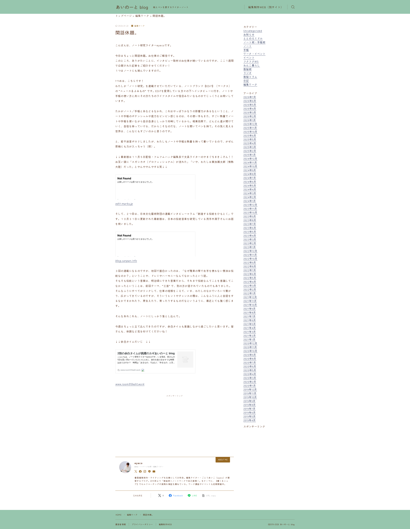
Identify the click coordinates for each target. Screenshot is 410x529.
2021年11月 (250, 301)
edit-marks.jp (124, 203)
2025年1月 (249, 155)
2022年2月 (249, 289)
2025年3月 (249, 147)
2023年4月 (249, 235)
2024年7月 (249, 178)
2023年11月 (250, 208)
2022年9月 (249, 262)
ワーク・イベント (254, 54)
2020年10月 (250, 351)
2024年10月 (250, 166)
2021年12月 (250, 297)
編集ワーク (139, 26)
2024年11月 (250, 162)
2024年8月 (249, 174)
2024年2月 (249, 197)
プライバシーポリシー (142, 524)
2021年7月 (249, 316)
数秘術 (247, 69)
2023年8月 (249, 220)
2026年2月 (249, 116)
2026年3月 (249, 112)
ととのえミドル (253, 38)
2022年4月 (249, 282)
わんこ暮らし (251, 65)
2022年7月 (249, 270)
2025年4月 (249, 143)
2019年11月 (250, 393)
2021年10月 (250, 305)
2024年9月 (249, 170)
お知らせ (248, 34)
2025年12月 (250, 124)
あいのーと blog (132, 7)
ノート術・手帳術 (254, 42)
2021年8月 (249, 312)
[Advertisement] (174, 422)
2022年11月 (250, 255)
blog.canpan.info (126, 260)
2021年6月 (249, 320)
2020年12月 (250, 343)
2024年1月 (249, 201)
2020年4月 (249, 374)
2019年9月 (249, 401)
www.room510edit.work (129, 384)
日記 (246, 81)
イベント (248, 57)
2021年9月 (249, 309)
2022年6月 (249, 274)
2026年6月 (249, 101)
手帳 (246, 50)
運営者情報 (120, 524)
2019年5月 (249, 416)
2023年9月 (249, 216)
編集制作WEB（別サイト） (265, 7)
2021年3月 (249, 332)
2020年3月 (249, 378)
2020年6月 (249, 366)
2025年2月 (249, 151)
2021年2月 (249, 335)
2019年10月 (250, 397)
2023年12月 (250, 205)
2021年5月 (249, 324)
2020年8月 (249, 359)
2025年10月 (250, 132)
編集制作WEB (165, 524)
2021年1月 (249, 339)
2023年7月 (249, 224)
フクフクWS (251, 61)
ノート (247, 46)
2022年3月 (249, 285)
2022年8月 (249, 266)
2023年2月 (249, 243)
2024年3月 (249, 193)
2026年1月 (249, 120)
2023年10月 (250, 212)
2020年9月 (249, 355)
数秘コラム (250, 77)
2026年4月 (249, 108)
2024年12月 (250, 158)
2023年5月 (249, 232)
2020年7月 (249, 362)
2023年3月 (249, 239)
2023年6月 (249, 228)
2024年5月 (249, 185)
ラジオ (247, 73)
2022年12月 (250, 251)
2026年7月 (249, 97)
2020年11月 (250, 347)
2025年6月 (249, 135)
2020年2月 (249, 382)
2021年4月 (249, 328)
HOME (119, 514)
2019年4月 (249, 420)
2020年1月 (249, 385)
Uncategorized (252, 31)
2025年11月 (250, 128)
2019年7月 (249, 409)
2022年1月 (249, 293)
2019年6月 (249, 412)
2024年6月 (249, 182)
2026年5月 (249, 105)
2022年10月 (250, 258)
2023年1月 (249, 247)
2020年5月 (249, 370)
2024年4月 (249, 189)
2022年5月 (249, 278)
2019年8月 (249, 405)
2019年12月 (250, 389)
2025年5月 (249, 139)
